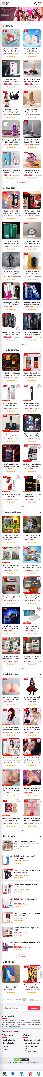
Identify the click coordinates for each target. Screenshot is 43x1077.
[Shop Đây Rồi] (8, 3)
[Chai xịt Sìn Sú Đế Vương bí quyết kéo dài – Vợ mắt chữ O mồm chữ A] (11, 362)
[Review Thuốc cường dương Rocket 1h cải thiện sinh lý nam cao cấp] (11, 615)
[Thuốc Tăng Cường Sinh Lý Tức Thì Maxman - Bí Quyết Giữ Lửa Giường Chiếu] (32, 524)
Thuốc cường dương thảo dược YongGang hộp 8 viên (32, 598)
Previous (2, 974)
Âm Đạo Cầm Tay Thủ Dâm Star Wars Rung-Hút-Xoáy (32, 304)
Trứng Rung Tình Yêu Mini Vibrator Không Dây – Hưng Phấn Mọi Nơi (11, 172)
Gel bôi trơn (9, 836)
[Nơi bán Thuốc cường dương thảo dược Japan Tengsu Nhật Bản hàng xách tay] (11, 645)
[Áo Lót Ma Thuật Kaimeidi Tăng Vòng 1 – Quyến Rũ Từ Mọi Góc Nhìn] (11, 98)
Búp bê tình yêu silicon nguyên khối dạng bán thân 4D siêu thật (32, 821)
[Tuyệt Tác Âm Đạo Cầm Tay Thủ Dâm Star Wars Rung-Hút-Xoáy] (32, 291)
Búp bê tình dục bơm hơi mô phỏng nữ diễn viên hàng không (32, 730)
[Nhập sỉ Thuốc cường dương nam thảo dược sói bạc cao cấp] (11, 554)
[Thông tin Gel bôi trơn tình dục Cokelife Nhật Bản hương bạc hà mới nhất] (8, 874)
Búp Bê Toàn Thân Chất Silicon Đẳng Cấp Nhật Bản (32, 699)
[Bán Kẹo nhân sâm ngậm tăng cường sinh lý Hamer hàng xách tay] (11, 585)
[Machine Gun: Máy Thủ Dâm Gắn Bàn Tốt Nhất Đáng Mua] (32, 159)
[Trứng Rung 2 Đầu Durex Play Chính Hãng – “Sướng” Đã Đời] (32, 38)
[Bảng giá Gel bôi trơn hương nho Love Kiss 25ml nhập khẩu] (8, 889)
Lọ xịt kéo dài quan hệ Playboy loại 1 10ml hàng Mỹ (11, 436)
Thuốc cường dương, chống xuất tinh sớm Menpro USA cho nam (32, 628)
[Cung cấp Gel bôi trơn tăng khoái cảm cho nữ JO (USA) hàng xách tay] (8, 946)
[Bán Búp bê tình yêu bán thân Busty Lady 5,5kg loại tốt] (11, 807)
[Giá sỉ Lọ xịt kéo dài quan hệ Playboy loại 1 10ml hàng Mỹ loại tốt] (11, 423)
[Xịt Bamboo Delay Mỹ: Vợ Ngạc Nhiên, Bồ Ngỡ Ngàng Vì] (32, 423)
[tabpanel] (21, 14)
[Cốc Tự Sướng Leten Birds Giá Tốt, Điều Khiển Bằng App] (11, 230)
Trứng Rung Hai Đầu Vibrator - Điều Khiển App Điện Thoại (11, 51)
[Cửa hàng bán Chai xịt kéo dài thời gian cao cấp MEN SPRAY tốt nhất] (32, 483)
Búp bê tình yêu (10, 674)
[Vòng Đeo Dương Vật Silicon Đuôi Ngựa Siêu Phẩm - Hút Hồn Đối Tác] (32, 230)
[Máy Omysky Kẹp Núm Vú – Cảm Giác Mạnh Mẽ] (11, 129)
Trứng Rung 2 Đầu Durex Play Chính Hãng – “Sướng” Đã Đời (32, 51)
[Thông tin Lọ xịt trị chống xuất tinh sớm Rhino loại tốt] (11, 483)
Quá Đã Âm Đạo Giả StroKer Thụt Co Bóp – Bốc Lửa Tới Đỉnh (11, 213)
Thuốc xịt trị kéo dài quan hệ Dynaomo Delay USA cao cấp (11, 466)
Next (41, 974)
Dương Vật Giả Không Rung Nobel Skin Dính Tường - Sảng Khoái (32, 112)
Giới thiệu (6, 1046)
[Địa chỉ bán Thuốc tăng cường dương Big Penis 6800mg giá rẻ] (32, 554)
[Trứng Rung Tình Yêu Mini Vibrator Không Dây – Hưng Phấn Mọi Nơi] (11, 159)
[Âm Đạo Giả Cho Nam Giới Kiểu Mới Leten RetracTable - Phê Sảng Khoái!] (32, 260)
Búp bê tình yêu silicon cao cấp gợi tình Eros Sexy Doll (32, 790)
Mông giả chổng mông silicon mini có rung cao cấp (11, 790)
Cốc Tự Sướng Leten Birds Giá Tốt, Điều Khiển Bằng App (11, 243)
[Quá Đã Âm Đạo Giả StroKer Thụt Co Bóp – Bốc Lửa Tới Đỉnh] (11, 200)
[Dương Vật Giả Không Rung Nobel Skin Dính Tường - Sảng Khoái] (32, 98)
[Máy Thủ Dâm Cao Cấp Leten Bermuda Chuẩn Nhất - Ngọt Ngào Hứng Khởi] (11, 260)
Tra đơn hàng (34, 1008)
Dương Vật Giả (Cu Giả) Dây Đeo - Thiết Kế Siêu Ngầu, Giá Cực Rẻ (32, 81)
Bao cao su (8, 961)
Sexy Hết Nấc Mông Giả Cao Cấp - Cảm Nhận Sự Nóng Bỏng (11, 699)
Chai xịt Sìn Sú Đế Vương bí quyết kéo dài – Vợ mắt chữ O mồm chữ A (11, 375)
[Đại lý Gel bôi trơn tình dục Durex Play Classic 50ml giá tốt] (8, 860)
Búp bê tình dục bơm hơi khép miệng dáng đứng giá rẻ (11, 760)
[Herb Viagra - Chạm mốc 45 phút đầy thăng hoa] (11, 524)
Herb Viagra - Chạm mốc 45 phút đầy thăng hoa (11, 537)
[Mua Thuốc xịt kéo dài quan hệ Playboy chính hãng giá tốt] (32, 392)
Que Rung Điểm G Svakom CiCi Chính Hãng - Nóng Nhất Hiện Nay (11, 81)
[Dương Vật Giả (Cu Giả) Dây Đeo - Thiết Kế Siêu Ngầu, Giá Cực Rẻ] (32, 68)
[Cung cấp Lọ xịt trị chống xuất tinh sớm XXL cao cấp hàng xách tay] (32, 453)
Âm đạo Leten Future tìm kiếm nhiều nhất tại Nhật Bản (32, 334)
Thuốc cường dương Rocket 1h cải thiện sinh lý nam (11, 628)
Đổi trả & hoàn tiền (30, 1051)
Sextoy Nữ (8, 25)
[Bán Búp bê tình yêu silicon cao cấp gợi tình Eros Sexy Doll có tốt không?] (32, 777)
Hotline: (11, 1031)
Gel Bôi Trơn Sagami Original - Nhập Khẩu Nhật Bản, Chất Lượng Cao (27, 844)
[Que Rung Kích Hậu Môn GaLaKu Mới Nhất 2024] (32, 129)
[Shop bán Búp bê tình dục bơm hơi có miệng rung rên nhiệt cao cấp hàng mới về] (32, 747)
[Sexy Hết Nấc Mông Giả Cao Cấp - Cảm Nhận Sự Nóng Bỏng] (11, 686)
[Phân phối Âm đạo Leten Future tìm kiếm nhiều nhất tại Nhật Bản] (32, 321)
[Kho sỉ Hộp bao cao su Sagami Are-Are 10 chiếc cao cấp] (11, 974)
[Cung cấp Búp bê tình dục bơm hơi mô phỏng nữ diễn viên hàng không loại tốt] (32, 716)
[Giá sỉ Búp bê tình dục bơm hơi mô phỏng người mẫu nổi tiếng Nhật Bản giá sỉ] (11, 716)
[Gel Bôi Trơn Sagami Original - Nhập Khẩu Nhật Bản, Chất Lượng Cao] (8, 845)
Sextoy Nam (9, 188)
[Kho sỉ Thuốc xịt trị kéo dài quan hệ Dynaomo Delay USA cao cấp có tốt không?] (11, 453)
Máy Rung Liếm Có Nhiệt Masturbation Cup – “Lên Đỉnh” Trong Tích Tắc (32, 213)
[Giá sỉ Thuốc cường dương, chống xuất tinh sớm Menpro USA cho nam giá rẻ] (32, 615)
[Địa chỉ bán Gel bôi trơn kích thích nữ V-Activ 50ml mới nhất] (8, 903)
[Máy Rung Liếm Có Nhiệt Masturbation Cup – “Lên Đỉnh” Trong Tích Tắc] (32, 200)
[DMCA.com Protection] (21, 1059)
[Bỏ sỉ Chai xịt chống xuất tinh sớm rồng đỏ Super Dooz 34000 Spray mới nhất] (32, 362)
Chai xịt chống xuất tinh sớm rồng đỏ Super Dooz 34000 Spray (32, 375)
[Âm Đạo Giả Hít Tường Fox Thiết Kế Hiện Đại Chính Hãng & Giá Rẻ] (11, 291)
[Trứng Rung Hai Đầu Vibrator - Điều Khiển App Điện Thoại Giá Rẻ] (11, 38)
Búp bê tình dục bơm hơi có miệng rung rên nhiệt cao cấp (32, 760)
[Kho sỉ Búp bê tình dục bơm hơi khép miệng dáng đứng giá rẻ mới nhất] (11, 747)
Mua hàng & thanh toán (32, 1043)
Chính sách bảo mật (10, 1043)
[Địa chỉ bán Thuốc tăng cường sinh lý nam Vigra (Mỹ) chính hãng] (32, 645)
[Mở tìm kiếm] (35, 3)
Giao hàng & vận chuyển (32, 1040)
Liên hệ (5, 1049)
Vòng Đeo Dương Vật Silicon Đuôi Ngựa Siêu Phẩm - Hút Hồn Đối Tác (31, 243)
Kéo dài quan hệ (11, 350)
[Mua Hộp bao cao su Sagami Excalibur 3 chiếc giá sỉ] (32, 974)
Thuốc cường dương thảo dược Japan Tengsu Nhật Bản (11, 659)
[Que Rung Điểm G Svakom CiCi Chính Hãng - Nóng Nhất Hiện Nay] (11, 68)
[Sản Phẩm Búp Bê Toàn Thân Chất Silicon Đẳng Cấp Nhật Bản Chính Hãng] (32, 686)
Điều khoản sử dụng (9, 1040)
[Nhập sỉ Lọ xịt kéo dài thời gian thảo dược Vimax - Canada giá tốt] (11, 392)
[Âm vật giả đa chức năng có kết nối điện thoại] (11, 321)
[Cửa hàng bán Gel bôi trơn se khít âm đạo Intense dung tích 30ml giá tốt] (8, 917)
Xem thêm (21, 182)
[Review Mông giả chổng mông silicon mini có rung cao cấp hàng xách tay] (11, 777)
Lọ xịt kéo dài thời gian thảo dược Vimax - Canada (11, 405)
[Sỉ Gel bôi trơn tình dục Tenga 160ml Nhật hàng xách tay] (8, 932)
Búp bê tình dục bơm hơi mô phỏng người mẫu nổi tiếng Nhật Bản (11, 730)
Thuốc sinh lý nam (12, 512)
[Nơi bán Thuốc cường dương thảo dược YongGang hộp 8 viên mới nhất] (32, 585)
